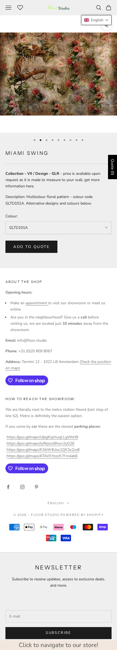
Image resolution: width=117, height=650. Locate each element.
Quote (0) (112, 167)
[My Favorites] (20, 7)
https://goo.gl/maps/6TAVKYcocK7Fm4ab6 (42, 456)
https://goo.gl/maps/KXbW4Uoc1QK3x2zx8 (43, 449)
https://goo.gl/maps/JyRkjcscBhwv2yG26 (40, 443)
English (56, 503)
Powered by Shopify (82, 515)
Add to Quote (31, 246)
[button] (96, 20)
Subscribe (58, 632)
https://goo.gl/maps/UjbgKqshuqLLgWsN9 (42, 437)
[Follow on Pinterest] (36, 487)
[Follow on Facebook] (8, 487)
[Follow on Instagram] (22, 487)
